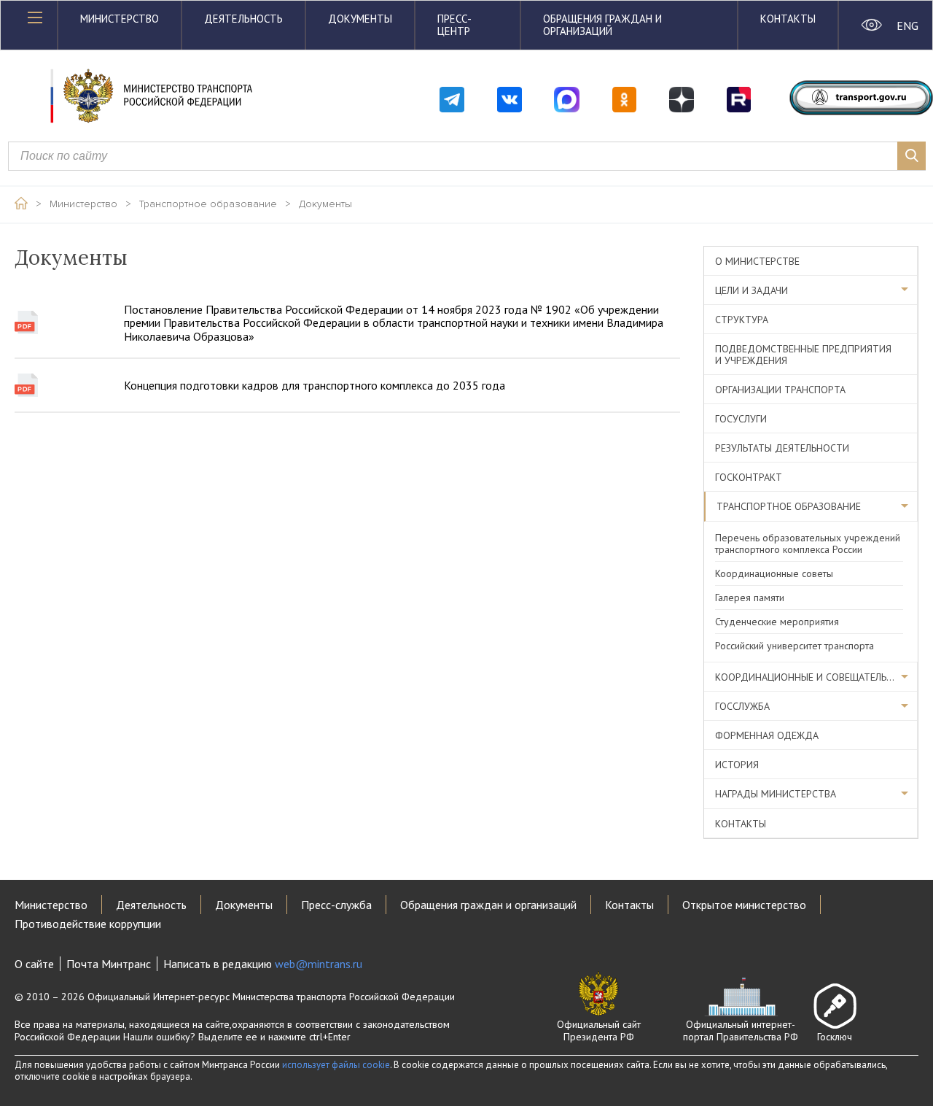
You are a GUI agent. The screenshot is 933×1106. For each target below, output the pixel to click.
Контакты (788, 19)
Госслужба (742, 706)
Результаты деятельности (782, 448)
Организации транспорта (780, 389)
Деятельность (243, 19)
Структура (741, 319)
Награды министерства (775, 793)
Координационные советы (774, 573)
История (737, 764)
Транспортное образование (208, 204)
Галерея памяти (749, 597)
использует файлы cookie (336, 1065)
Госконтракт (748, 477)
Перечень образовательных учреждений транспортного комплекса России (807, 543)
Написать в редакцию (262, 963)
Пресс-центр (454, 25)
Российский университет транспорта (794, 645)
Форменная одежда (767, 735)
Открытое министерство (744, 904)
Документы (360, 19)
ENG (907, 25)
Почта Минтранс (108, 963)
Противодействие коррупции (88, 923)
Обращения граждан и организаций (602, 25)
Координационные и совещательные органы (816, 677)
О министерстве (757, 261)
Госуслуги (741, 418)
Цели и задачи (751, 290)
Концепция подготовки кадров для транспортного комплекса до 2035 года (314, 385)
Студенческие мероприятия (777, 621)
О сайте (34, 963)
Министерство (119, 19)
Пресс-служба (336, 904)
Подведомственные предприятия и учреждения (803, 354)
